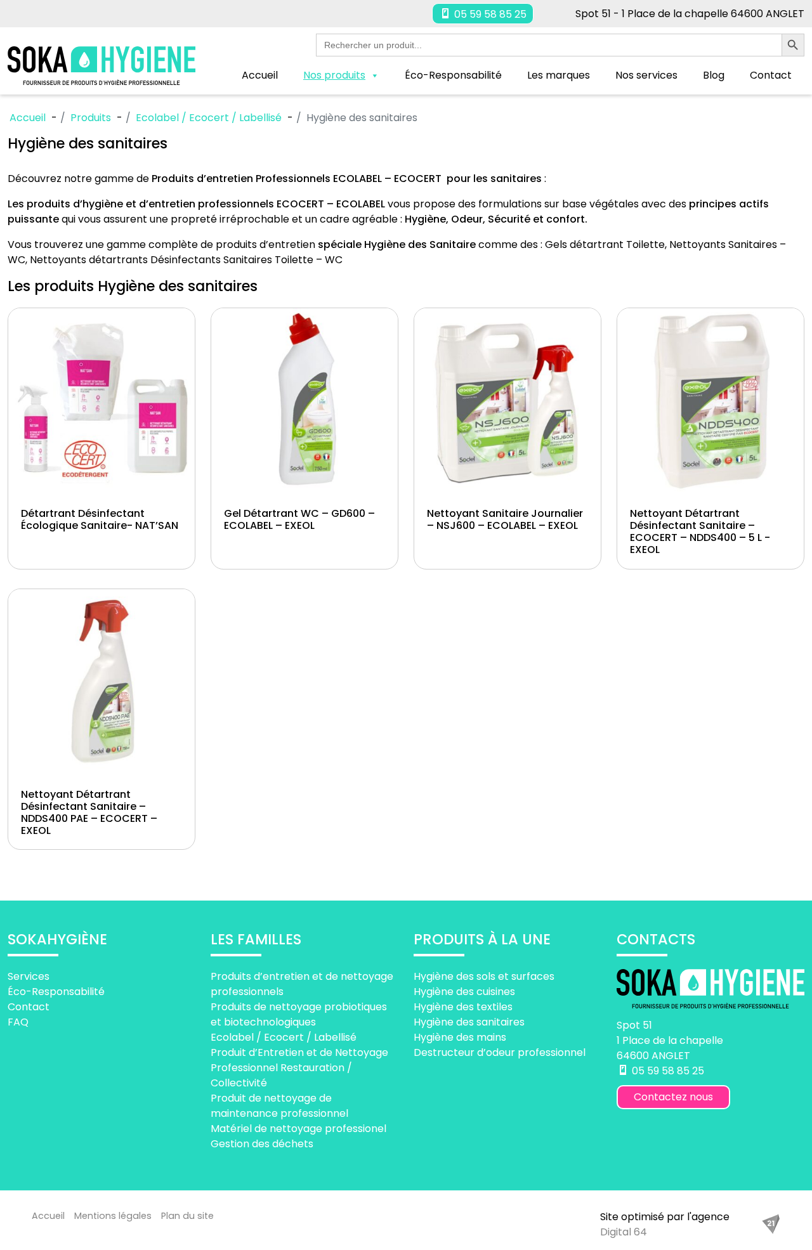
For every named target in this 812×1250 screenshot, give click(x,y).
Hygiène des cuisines (464, 991)
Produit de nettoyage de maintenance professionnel (279, 1106)
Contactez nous (673, 1097)
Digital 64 (623, 1232)
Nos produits (334, 75)
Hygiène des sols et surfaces (484, 976)
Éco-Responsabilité (453, 75)
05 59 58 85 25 (489, 14)
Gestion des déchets (262, 1143)
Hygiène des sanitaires (469, 1022)
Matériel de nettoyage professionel (298, 1128)
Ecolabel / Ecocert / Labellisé (284, 1037)
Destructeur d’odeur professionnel (500, 1052)
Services (28, 976)
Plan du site (187, 1215)
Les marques (558, 75)
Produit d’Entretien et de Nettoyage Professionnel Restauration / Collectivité (299, 1067)
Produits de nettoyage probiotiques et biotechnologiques (299, 1014)
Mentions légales (113, 1215)
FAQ (18, 1022)
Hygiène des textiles (463, 1006)
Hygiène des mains (460, 1037)
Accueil (260, 75)
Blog (713, 75)
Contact (771, 75)
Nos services (646, 75)
